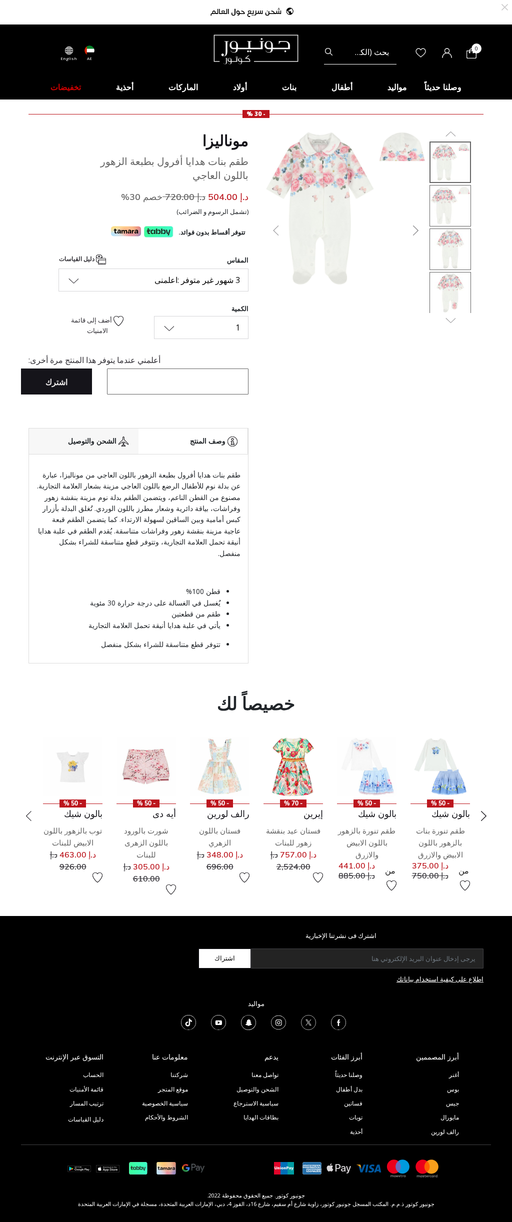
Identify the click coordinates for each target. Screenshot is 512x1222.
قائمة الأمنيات (87, 1089)
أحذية (356, 1132)
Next (483, 816)
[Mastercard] (428, 1168)
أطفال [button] (342, 87)
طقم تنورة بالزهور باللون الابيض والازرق (367, 843)
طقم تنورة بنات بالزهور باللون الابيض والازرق (440, 843)
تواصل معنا (264, 1074)
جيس (452, 1103)
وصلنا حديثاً (348, 1074)
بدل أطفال (349, 1089)
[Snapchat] (248, 1022)
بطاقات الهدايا (261, 1117)
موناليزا (225, 140)
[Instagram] (278, 1022)
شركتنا (179, 1074)
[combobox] (360, 52)
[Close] (505, 6)
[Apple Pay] (339, 1168)
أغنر (454, 1074)
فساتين (353, 1103)
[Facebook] (338, 1022)
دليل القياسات (77, 258)
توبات (355, 1117)
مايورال (449, 1117)
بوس (453, 1089)
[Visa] (369, 1168)
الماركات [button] (183, 87)
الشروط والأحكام (166, 1117)
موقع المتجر (173, 1089)
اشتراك (224, 958)
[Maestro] (398, 1168)
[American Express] (312, 1168)
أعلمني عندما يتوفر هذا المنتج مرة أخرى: (94, 360)
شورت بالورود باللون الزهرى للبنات (146, 843)
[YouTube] (218, 1022)
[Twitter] (308, 1022)
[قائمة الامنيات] (465, 885)
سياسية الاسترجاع (256, 1103)
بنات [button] (289, 87)
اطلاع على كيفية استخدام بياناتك (440, 979)
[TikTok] (188, 1022)
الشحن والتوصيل (257, 1089)
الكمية (240, 308)
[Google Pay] (193, 1168)
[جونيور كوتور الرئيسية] (256, 48)
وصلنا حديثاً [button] (443, 87)
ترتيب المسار (87, 1103)
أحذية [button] (125, 87)
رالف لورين (445, 1132)
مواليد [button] (397, 87)
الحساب (93, 1074)
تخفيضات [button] (65, 87)
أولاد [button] (240, 87)
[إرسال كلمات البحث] (329, 52)
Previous (28, 816)
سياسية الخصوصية (165, 1103)
